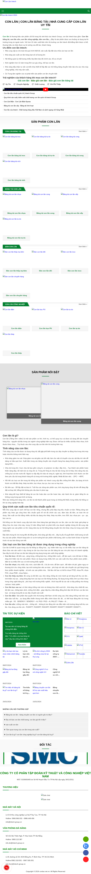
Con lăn (6, 36)
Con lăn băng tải (13, 131)
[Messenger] (86, 852)
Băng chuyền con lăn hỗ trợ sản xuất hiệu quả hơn (56, 690)
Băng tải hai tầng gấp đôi (26, 672)
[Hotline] (86, 839)
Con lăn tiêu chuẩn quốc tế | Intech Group (19, 93)
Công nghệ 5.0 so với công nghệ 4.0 (56, 672)
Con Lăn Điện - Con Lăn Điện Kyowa (17, 101)
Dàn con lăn (11, 247)
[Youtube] (86, 859)
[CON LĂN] (69, 662)
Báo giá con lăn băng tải (61, 80)
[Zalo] (86, 846)
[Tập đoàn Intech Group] (45, 89)
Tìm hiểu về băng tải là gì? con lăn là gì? (26, 690)
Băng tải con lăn (13, 189)
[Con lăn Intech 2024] (45, 15)
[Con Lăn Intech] (9, 4)
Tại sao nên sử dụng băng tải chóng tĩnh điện (16, 627)
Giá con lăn (23, 80)
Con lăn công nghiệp (15, 304)
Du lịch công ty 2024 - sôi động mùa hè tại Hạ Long (56, 654)
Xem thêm (22, 645)
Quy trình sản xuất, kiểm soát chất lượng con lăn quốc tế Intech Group (30, 97)
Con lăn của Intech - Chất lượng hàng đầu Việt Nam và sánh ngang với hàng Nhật (34, 110)
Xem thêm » (83, 131)
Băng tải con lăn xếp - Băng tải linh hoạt (18, 106)
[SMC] (45, 758)
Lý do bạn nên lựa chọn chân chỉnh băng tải (26, 654)
